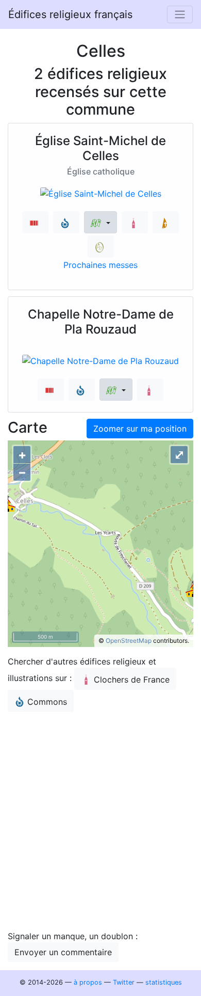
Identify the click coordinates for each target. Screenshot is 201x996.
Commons (47, 702)
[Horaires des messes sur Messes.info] (166, 222)
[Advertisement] (100, 821)
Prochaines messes (100, 265)
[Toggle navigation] (180, 14)
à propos (88, 982)
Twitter (124, 982)
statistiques (163, 982)
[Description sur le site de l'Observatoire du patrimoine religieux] (101, 246)
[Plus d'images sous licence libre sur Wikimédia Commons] (66, 222)
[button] (100, 222)
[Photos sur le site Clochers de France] (135, 222)
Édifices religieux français (70, 14)
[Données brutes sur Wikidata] (35, 222)
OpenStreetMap (129, 640)
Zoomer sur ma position (140, 428)
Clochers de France (132, 679)
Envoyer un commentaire (63, 952)
